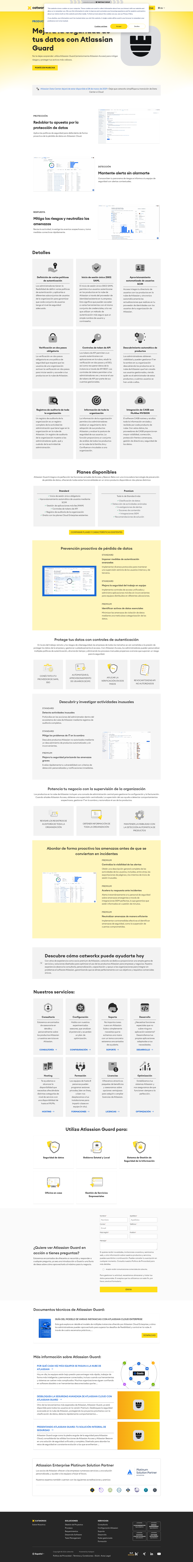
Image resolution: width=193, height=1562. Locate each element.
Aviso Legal (106, 1556)
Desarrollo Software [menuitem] (73, 1535)
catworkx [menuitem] (40, 1521)
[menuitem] (147, 1531)
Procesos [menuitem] (68, 1528)
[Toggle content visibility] (41, 963)
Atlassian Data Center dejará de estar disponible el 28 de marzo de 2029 (73, 89)
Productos (40, 21)
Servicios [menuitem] (103, 1521)
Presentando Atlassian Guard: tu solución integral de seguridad (71, 1429)
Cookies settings (100, 26)
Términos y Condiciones (83, 1556)
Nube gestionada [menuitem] (105, 1538)
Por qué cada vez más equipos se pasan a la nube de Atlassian (69, 1368)
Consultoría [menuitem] (103, 1525)
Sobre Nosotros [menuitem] (38, 1525)
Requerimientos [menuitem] (71, 1531)
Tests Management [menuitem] (73, 1538)
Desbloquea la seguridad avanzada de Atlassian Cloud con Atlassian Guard (74, 1398)
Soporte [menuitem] (101, 1531)
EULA (97, 1556)
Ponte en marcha (45, 68)
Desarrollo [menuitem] (102, 1535)
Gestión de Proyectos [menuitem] (74, 1525)
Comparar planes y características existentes (96, 532)
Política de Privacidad (62, 1556)
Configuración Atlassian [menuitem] (108, 1528)
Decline (137, 26)
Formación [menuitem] (102, 1541)
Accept (118, 26)
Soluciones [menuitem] (71, 1521)
